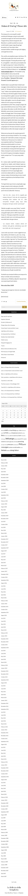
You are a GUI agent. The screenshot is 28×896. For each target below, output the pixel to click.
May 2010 (3, 788)
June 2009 (3, 820)
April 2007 (3, 873)
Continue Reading (21, 301)
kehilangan (3, 438)
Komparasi (3, 357)
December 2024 (4, 474)
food (11, 23)
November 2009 (4, 806)
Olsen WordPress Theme (11, 893)
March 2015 (3, 630)
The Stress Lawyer (5, 384)
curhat (5, 433)
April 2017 (3, 562)
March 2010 (3, 794)
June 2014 (3, 653)
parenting (21, 441)
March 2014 (3, 662)
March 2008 (3, 858)
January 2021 (4, 504)
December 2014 (4, 638)
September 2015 (5, 612)
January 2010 (4, 800)
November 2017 (4, 542)
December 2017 (4, 539)
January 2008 (4, 864)
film (5, 435)
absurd (2, 430)
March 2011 (3, 759)
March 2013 (3, 697)
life (14, 23)
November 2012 (4, 706)
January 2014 (4, 668)
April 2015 (3, 627)
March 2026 (3, 460)
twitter (8, 450)
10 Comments (18, 31)
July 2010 (3, 782)
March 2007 (3, 876)
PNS (20, 444)
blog (14, 430)
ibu (6, 435)
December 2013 (4, 671)
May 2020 (3, 509)
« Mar (2, 421)
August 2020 (4, 506)
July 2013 (3, 685)
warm (2, 370)
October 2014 (4, 644)
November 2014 (4, 641)
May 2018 (3, 530)
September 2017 (5, 548)
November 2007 (4, 870)
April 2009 (3, 826)
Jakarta (11, 435)
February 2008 (4, 861)
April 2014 (3, 659)
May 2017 (3, 559)
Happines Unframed (5, 319)
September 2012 (5, 709)
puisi (24, 444)
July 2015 (3, 618)
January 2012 (4, 729)
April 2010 (3, 791)
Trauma (2, 345)
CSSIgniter (20, 893)
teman (3, 450)
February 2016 (4, 600)
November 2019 (4, 518)
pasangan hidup (4, 444)
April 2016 (3, 594)
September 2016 (5, 580)
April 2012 (3, 721)
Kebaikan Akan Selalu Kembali (7, 337)
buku (20, 430)
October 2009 (4, 809)
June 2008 (3, 853)
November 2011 (4, 735)
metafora (3, 441)
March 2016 (3, 597)
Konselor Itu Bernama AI (6, 322)
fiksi (2, 435)
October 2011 (4, 738)
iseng (8, 435)
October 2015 (4, 609)
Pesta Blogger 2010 (15, 384)
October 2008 (4, 844)
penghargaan (15, 444)
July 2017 (3, 553)
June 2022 (3, 492)
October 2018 (4, 524)
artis (9, 430)
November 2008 (4, 841)
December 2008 (4, 838)
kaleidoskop (15, 435)
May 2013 (3, 691)
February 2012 (4, 726)
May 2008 (3, 856)
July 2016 (3, 586)
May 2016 (3, 592)
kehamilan (24, 435)
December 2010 (4, 768)
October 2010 (4, 773)
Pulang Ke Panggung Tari (6, 342)
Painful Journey (4, 339)
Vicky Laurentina (4, 377)
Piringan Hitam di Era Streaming (8, 325)
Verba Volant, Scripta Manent (7, 354)
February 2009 (4, 832)
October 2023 (4, 489)
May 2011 (3, 753)
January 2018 (4, 536)
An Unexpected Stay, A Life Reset (8, 334)
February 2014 (4, 665)
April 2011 (3, 756)
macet (19, 439)
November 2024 (4, 477)
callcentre (24, 430)
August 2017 (4, 550)
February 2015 (4, 633)
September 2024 (5, 480)
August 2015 (4, 615)
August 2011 (4, 744)
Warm (2, 367)
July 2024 (3, 483)
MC (22, 439)
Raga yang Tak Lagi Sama (6, 316)
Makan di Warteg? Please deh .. (14, 27)
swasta (21, 447)
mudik (7, 441)
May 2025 (3, 468)
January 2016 (4, 603)
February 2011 (4, 762)
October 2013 (4, 677)
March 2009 (3, 829)
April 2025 (3, 471)
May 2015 (3, 624)
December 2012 (4, 703)
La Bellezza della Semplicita (14, 888)
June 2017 (3, 556)
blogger (17, 430)
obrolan (15, 441)
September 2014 (5, 647)
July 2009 (3, 817)
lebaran (15, 439)
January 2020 (4, 512)
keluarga (10, 438)
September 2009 (5, 812)
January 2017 (4, 571)
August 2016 (4, 583)
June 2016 (3, 589)
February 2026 (4, 462)
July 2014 (3, 650)
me (17, 23)
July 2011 (3, 747)
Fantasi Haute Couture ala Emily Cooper (10, 328)
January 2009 (4, 835)
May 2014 (3, 656)
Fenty (2, 390)
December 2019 (4, 515)
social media (16, 447)
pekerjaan (10, 444)
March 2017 (3, 565)
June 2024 (3, 486)
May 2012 (3, 718)
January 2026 (4, 465)
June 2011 (3, 750)
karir (20, 435)
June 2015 (3, 621)
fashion (23, 433)
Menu (4, 17)
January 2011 (4, 765)
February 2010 (4, 797)
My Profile (10, 380)
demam (9, 433)
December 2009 (4, 803)
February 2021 (4, 501)
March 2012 (3, 724)
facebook (19, 433)
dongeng (14, 433)
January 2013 (4, 700)
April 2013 (3, 694)
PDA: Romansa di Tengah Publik (8, 351)
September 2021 (5, 495)
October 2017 (4, 545)
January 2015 (4, 636)
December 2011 (4, 732)
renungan (4, 447)
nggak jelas (11, 441)
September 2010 (5, 776)
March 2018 (3, 533)
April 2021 (3, 498)
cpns (2, 433)
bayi (11, 430)
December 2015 (4, 606)
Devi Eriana (3, 397)
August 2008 (4, 850)
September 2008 (5, 847)
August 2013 (4, 682)
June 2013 (3, 688)
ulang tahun (14, 450)
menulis (25, 439)
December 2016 (4, 574)
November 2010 (4, 770)
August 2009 (4, 814)
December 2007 (4, 867)
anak (6, 430)
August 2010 (4, 779)
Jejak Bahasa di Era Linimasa (7, 331)
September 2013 (5, 680)
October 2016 (4, 577)
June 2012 (3, 715)
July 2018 (3, 527)
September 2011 (5, 741)
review (11, 447)
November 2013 (4, 674)
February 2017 (4, 568)
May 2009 (3, 823)
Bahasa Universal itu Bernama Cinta (9, 348)
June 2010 (3, 785)
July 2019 (3, 521)
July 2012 (3, 712)
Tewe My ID (3, 380)
